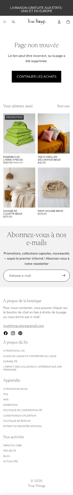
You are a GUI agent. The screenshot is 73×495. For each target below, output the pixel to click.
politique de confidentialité (22, 410)
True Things (36, 486)
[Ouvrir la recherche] (13, 21)
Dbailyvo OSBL (12, 445)
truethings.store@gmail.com (23, 326)
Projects (9, 450)
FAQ (5, 394)
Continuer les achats (36, 76)
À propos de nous (15, 389)
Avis (5, 399)
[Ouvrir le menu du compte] (59, 21)
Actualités (10, 461)
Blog (6, 456)
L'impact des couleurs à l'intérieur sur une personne (32, 368)
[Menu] (4, 21)
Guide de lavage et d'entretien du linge (29, 356)
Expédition (10, 405)
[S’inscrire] (63, 275)
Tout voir (63, 106)
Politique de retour (16, 421)
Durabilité (10, 361)
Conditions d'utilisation (19, 415)
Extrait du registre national (22, 426)
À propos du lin (14, 350)
